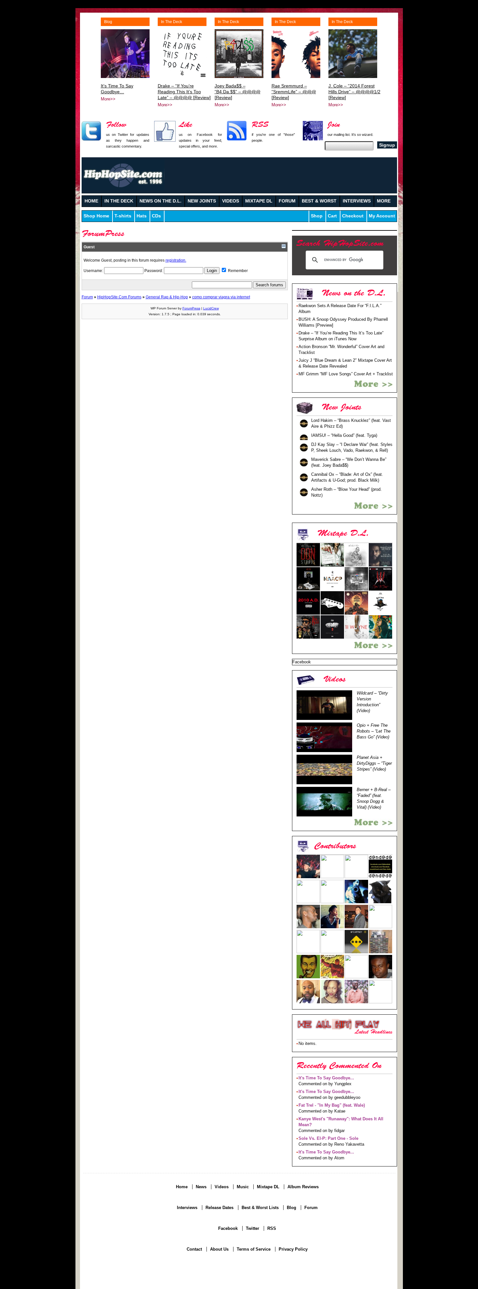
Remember (237, 270)
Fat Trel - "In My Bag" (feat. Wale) (332, 1105)
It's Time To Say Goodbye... (326, 1077)
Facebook (228, 1228)
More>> (108, 99)
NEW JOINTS (202, 201)
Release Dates (219, 1207)
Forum (87, 297)
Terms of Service (254, 1249)
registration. (176, 260)
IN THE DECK (118, 201)
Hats (142, 216)
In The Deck (171, 22)
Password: (154, 270)
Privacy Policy (293, 1249)
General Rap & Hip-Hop (167, 297)
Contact (194, 1249)
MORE (384, 201)
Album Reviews (303, 1186)
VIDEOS (230, 201)
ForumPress (191, 308)
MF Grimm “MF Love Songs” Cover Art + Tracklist (346, 373)
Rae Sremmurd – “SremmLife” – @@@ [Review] (294, 91)
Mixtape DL (268, 1186)
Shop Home (96, 216)
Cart (332, 216)
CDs (156, 216)
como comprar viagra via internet (221, 297)
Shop (317, 216)
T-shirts (122, 216)
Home (182, 1186)
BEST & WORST (319, 201)
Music (243, 1186)
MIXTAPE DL (258, 201)
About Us (219, 1249)
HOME (91, 201)
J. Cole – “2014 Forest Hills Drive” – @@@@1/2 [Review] (354, 91)
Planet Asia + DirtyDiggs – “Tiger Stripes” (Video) (374, 763)
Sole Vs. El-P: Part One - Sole (328, 1138)
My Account (382, 216)
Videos (222, 1186)
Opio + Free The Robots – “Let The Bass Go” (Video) (374, 731)
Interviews (187, 1207)
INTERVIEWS (357, 201)
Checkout (353, 216)
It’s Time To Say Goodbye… (117, 88)
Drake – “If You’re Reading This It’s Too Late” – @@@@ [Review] (184, 91)
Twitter (252, 1228)
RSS (271, 1228)
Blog (108, 22)
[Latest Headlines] (338, 1024)
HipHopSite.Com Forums (119, 297)
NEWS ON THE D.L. (160, 201)
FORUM (287, 201)
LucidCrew (211, 308)
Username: (94, 270)
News (201, 1186)
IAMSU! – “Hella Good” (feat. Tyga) (344, 435)
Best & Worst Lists (260, 1207)
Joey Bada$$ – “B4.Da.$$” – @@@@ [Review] (237, 91)
